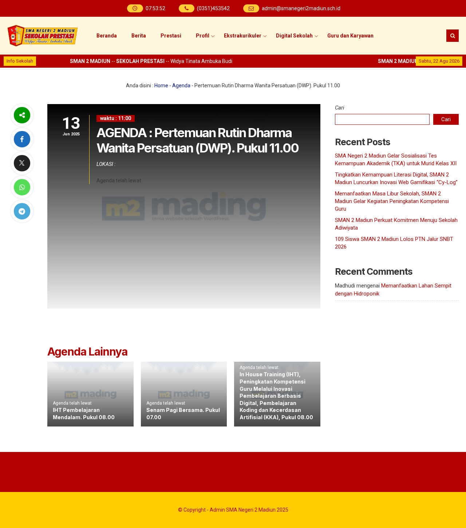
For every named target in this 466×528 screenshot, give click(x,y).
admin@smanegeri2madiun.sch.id (301, 8)
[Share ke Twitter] (21, 163)
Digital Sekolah (294, 36)
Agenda (181, 85)
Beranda (106, 36)
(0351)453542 (213, 8)
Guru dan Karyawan (350, 36)
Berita (138, 36)
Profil (202, 36)
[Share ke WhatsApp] (21, 187)
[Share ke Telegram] (21, 211)
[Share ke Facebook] (21, 139)
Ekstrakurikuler (242, 36)
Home (161, 85)
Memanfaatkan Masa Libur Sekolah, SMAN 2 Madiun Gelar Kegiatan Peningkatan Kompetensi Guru (392, 201)
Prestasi (171, 36)
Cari (339, 107)
